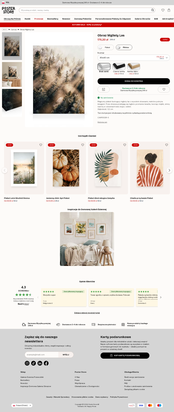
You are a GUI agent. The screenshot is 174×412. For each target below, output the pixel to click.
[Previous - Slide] (95, 69)
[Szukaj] (152, 10)
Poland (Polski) (22, 405)
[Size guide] (104, 89)
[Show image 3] (12, 103)
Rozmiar (101, 53)
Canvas (14, 30)
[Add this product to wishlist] (164, 89)
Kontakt (127, 380)
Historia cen (102, 122)
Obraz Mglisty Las (27, 30)
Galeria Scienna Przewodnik (32, 377)
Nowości (24, 383)
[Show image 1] (12, 46)
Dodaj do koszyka (134, 81)
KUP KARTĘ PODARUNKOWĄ (127, 355)
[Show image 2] (12, 74)
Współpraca (80, 383)
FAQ (126, 383)
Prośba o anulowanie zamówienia (138, 386)
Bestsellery (25, 380)
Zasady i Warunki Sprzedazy (58, 397)
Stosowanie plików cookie (82, 397)
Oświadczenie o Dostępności (87, 386)
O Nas (77, 377)
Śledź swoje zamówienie (134, 377)
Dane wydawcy (101, 397)
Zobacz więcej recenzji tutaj (87, 313)
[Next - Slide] (172, 69)
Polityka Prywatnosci (119, 397)
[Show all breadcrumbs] (5, 29)
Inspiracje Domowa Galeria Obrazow (36, 386)
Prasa (77, 380)
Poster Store (93, 404)
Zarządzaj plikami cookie (134, 389)
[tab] (163, 10)
